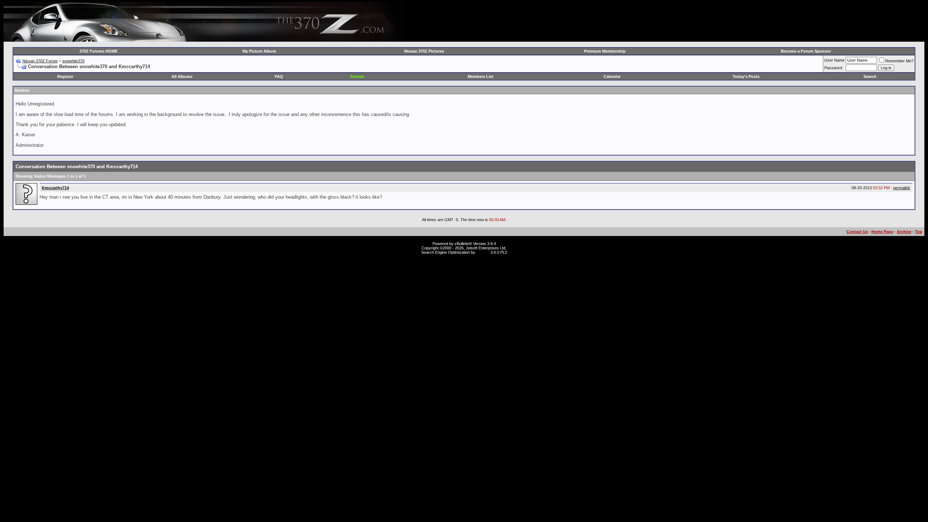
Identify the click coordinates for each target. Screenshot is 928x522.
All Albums (181, 76)
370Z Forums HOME (98, 51)
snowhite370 (73, 61)
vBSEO (482, 252)
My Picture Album (259, 51)
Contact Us (857, 231)
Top (918, 231)
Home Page (882, 231)
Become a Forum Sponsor (806, 51)
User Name (834, 60)
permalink (901, 188)
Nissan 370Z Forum (40, 61)
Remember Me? (899, 61)
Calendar (612, 76)
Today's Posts (746, 76)
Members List (480, 76)
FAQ (279, 76)
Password (833, 68)
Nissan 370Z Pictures (424, 51)
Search (870, 76)
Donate (357, 76)
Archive (904, 231)
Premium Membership (605, 51)
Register (65, 76)
